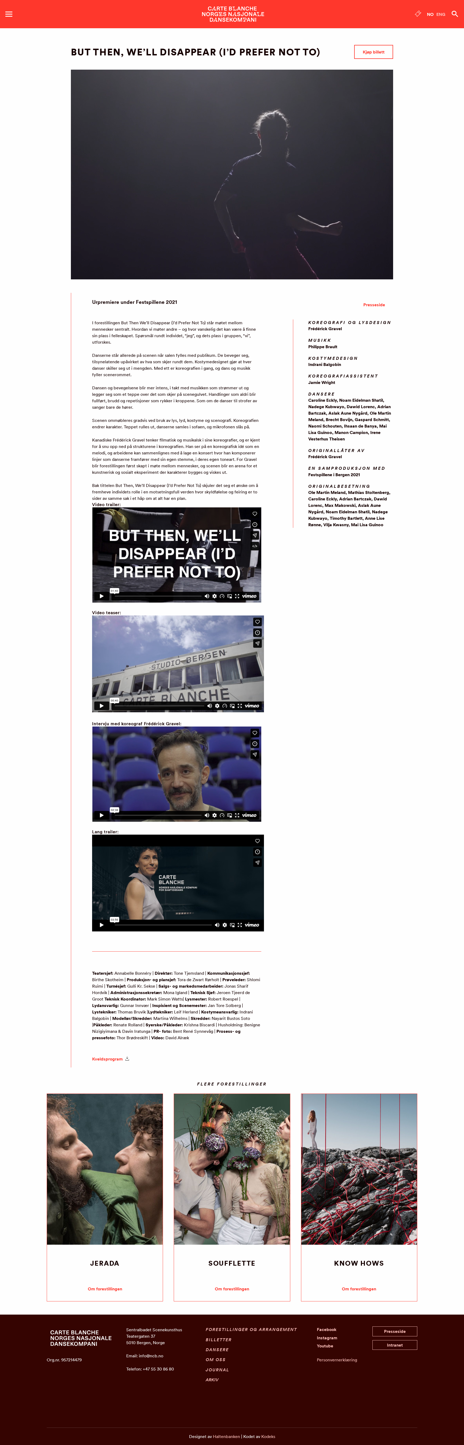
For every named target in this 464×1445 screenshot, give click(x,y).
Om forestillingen (105, 1288)
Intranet (395, 1345)
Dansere (217, 1349)
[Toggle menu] (8, 14)
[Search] (455, 14)
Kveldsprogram (108, 1059)
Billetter (219, 1339)
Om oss (216, 1359)
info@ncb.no (151, 1355)
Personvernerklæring (337, 1359)
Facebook (326, 1329)
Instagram (327, 1337)
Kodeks (268, 1436)
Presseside (374, 304)
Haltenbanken (226, 1436)
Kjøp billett (374, 52)
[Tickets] (418, 14)
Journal (217, 1369)
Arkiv (212, 1379)
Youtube (325, 1345)
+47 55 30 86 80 (158, 1369)
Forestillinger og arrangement (251, 1329)
